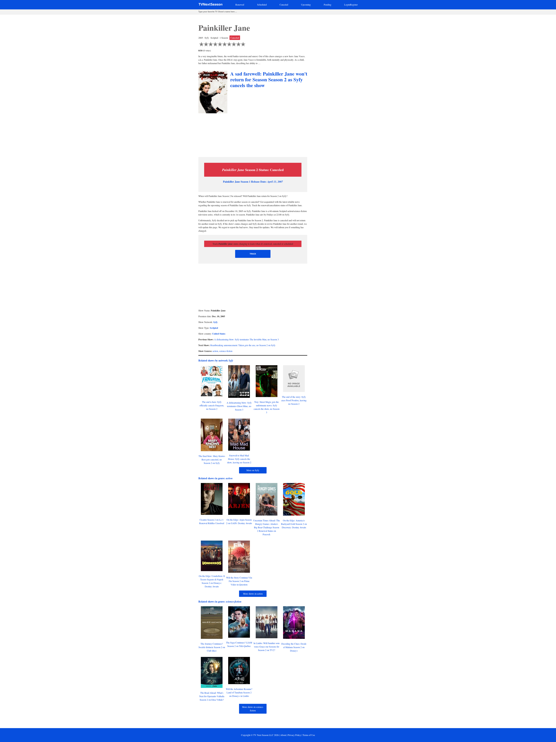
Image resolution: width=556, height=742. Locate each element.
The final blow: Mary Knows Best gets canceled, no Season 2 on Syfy (212, 459)
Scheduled (262, 4)
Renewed (239, 4)
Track (253, 254)
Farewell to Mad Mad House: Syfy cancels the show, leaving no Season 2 (239, 459)
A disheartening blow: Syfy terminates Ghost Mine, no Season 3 (239, 406)
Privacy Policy (294, 735)
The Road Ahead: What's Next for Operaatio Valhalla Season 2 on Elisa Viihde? (211, 696)
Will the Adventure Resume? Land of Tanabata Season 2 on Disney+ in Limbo (239, 692)
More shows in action (253, 593)
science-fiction (225, 350)
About (283, 735)
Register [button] (354, 4)
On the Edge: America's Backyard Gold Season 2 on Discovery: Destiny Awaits (294, 524)
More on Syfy (252, 470)
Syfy (215, 322)
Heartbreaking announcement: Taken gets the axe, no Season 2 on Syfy (242, 345)
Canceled (284, 4)
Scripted (214, 327)
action (215, 350)
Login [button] (347, 4)
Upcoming (306, 4)
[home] (210, 4)
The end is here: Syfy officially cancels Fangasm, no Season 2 (212, 405)
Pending (327, 4)
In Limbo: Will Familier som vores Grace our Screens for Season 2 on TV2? (266, 647)
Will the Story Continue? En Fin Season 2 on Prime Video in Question (239, 581)
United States (218, 333)
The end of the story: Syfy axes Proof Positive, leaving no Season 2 (294, 400)
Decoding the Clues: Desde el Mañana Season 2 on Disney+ (293, 647)
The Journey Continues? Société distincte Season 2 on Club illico (212, 647)
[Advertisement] (252, 134)
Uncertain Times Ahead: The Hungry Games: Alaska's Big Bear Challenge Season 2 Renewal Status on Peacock (266, 527)
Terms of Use (309, 735)
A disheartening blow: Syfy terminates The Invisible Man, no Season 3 (246, 339)
